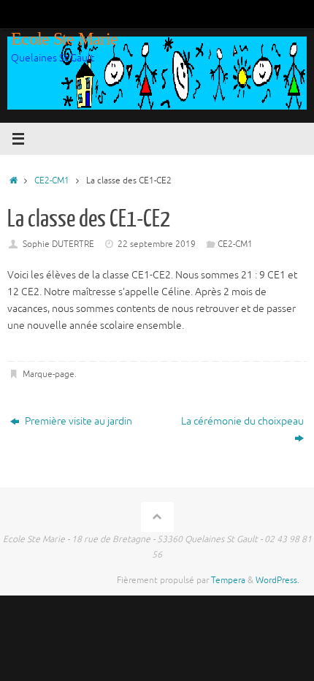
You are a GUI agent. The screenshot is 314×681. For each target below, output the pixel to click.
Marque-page (48, 374)
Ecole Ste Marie (64, 38)
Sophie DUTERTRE (58, 244)
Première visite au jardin (77, 421)
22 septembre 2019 (157, 244)
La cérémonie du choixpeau (242, 421)
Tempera (228, 580)
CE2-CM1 (51, 180)
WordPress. (277, 580)
